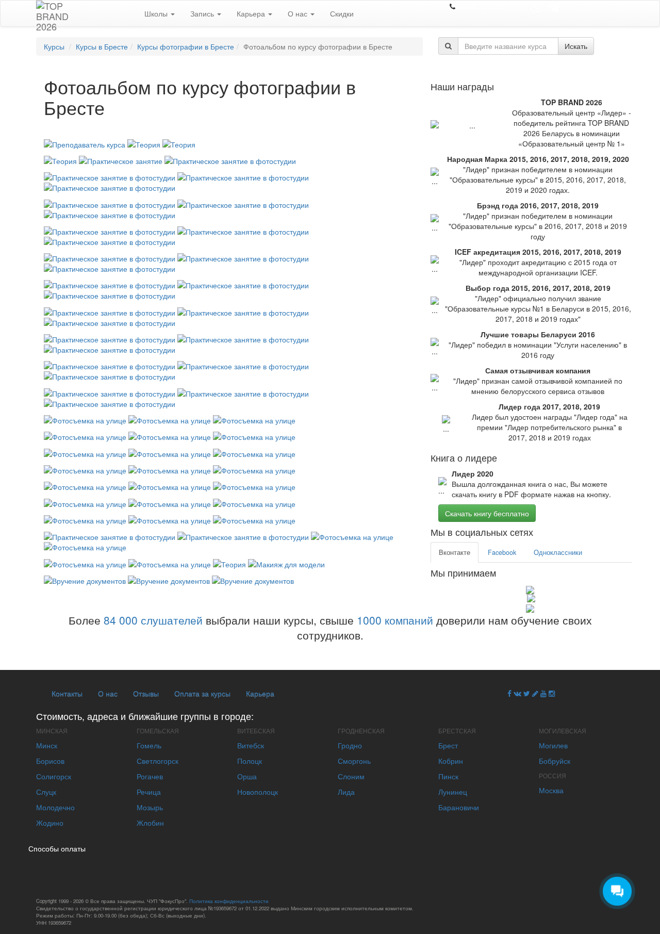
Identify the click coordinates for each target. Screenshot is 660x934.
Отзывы (146, 693)
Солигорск (53, 776)
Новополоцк (257, 791)
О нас (298, 13)
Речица (149, 791)
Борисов (50, 761)
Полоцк (249, 761)
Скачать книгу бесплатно (487, 513)
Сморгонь (354, 761)
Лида (346, 791)
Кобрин (450, 761)
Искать (576, 46)
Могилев (553, 745)
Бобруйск (554, 761)
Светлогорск (157, 761)
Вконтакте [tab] (454, 552)
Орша (247, 776)
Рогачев (150, 776)
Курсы (54, 46)
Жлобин (150, 822)
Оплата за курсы (202, 693)
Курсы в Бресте (102, 46)
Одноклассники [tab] (558, 552)
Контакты (67, 693)
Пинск (448, 776)
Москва (551, 790)
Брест (448, 745)
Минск (46, 745)
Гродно (350, 745)
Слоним (351, 776)
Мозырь (150, 807)
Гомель (149, 745)
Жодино (49, 822)
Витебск (250, 745)
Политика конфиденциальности (229, 901)
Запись (203, 13)
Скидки (342, 13)
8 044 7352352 (482, 6)
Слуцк (46, 791)
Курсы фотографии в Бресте (185, 46)
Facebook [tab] (502, 552)
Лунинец (452, 791)
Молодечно (55, 807)
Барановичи (458, 807)
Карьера (252, 13)
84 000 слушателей (153, 620)
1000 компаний (395, 620)
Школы (157, 13)
